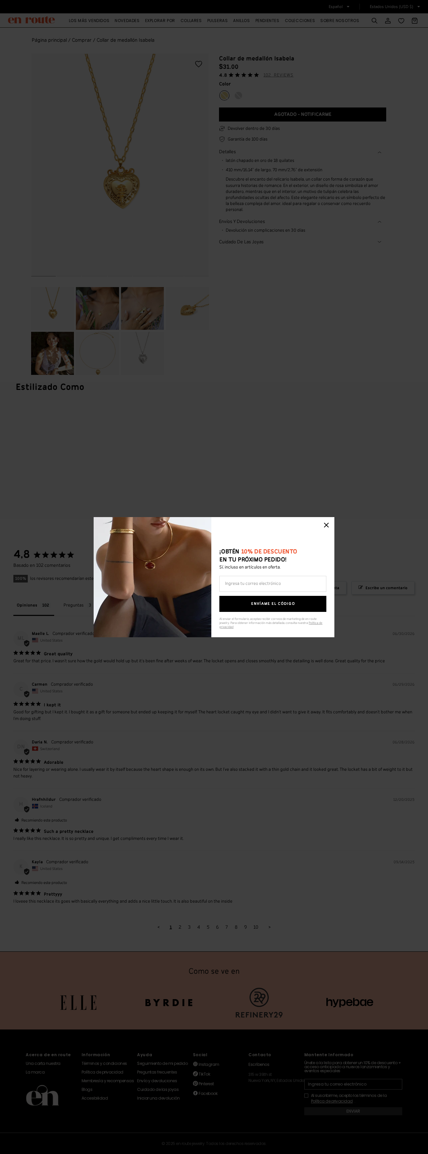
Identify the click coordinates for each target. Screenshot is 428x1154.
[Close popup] (326, 525)
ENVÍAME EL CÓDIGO (273, 604)
